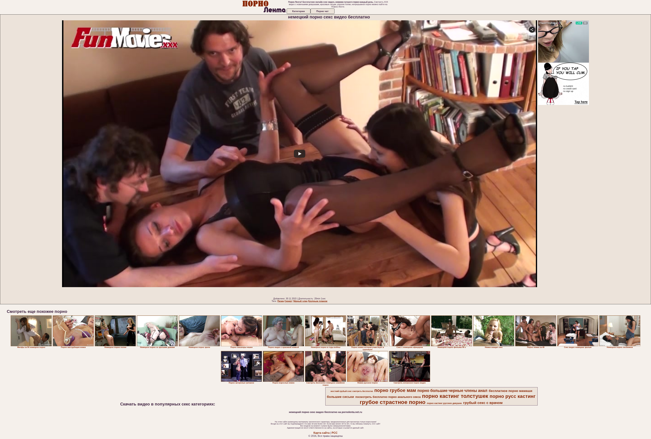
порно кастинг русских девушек (444, 403)
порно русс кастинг (513, 396)
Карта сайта (321, 432)
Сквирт (288, 301)
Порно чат (322, 11)
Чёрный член (300, 301)
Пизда (280, 301)
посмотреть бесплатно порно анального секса (388, 397)
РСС (335, 432)
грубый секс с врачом (483, 403)
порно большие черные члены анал (452, 390)
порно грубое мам (395, 390)
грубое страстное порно (393, 402)
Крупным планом (317, 301)
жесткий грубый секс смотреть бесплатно (352, 391)
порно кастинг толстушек (455, 396)
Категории (298, 11)
